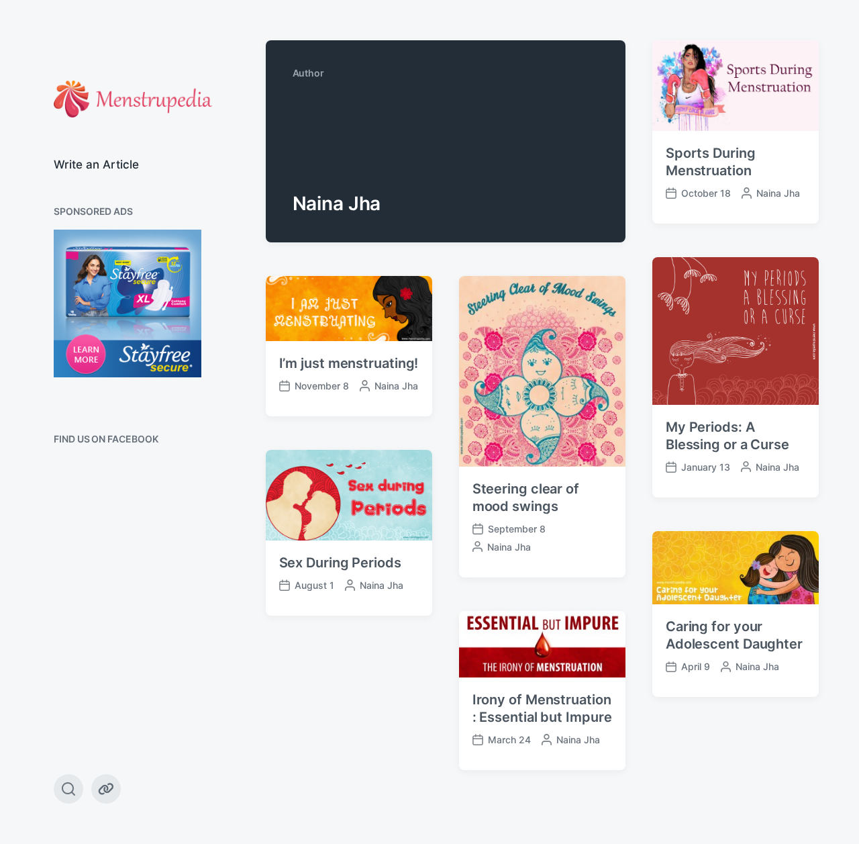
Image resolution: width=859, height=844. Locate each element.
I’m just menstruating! (349, 363)
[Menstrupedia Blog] (133, 99)
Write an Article (96, 164)
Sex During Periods (340, 563)
